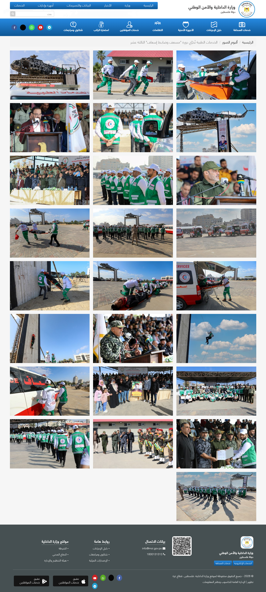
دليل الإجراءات (100, 547)
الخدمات (19, 5)
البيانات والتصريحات (79, 5)
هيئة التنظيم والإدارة (55, 560)
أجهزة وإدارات (45, 5)
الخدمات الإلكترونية (243, 563)
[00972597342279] (103, 578)
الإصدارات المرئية (98, 560)
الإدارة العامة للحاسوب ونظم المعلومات (224, 581)
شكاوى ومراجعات (98, 554)
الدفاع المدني (60, 554)
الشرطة (63, 547)
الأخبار (107, 5)
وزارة (127, 5)
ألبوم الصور (230, 42)
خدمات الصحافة (223, 563)
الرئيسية (148, 5)
